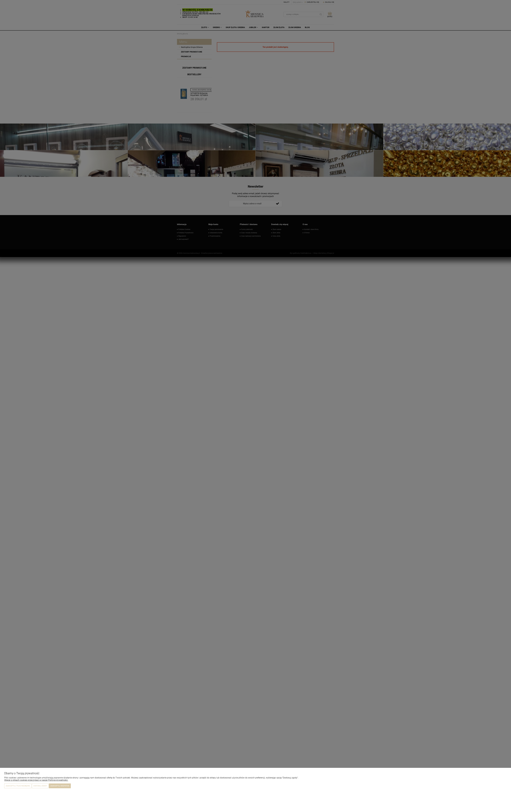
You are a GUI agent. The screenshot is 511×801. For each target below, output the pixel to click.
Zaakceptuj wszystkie (59, 786)
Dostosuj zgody (40, 786)
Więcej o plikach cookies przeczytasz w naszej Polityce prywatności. (36, 780)
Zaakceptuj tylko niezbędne (18, 786)
